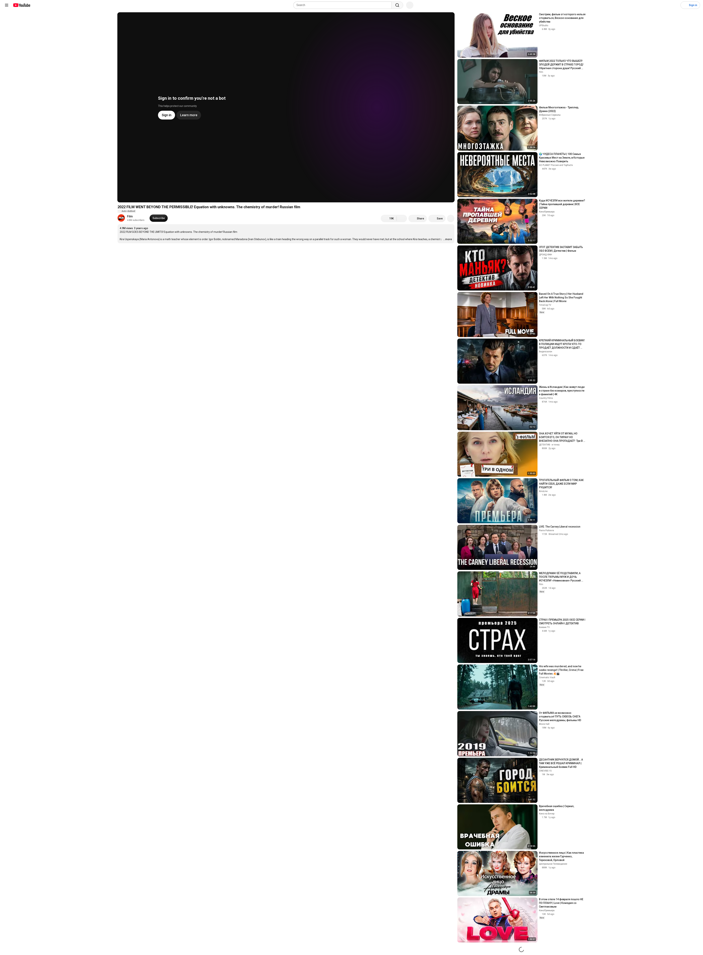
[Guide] (6, 5)
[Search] (397, 5)
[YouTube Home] (21, 5)
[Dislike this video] (402, 218)
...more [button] (447, 239)
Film (130, 216)
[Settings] (675, 5)
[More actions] (450, 218)
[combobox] (343, 5)
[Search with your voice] (409, 5)
